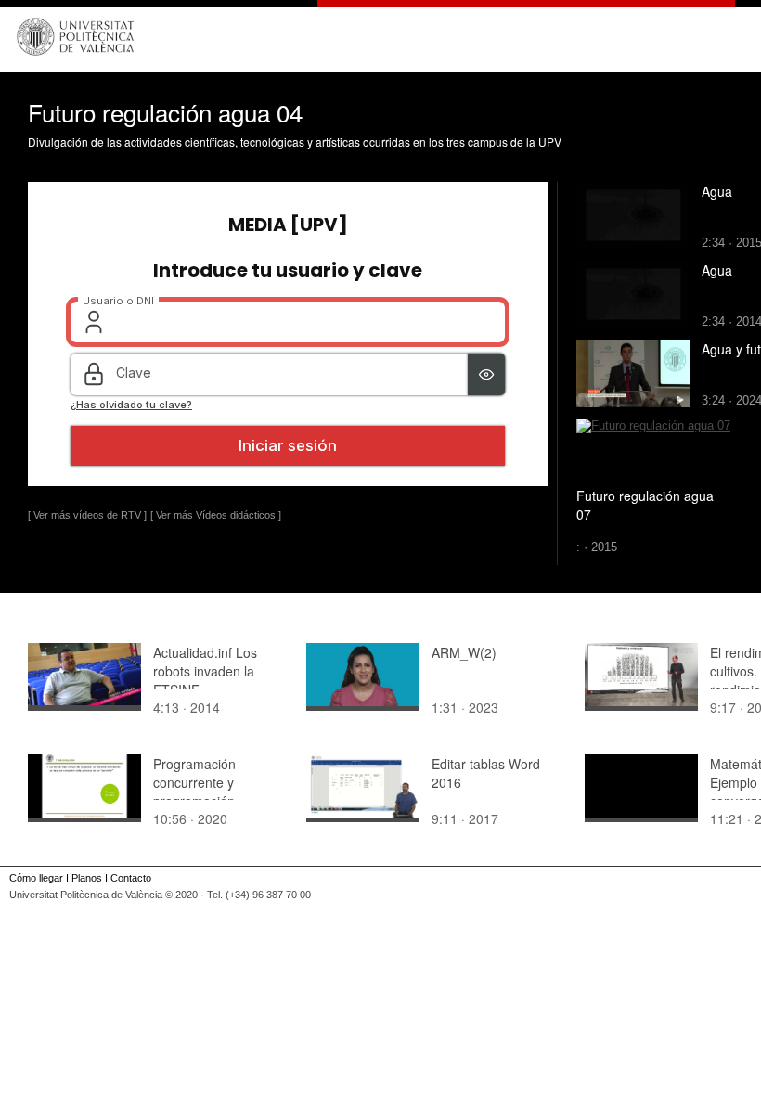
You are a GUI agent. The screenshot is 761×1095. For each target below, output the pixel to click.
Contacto (130, 877)
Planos (86, 877)
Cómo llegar (36, 877)
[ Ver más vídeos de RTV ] (87, 515)
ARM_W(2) (464, 652)
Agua (717, 191)
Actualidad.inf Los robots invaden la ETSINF (205, 671)
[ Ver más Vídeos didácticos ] (215, 515)
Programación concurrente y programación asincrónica (194, 791)
